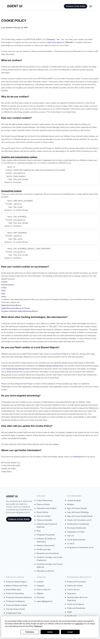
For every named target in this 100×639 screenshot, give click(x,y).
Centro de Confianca (75, 604)
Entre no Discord (43, 589)
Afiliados (40, 593)
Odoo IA (70, 536)
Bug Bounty (71, 616)
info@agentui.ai (79, 457)
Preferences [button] (38, 626)
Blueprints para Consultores (48, 553)
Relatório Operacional (45, 545)
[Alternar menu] (90, 6)
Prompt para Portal (13, 613)
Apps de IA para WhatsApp (78, 512)
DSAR (69, 612)
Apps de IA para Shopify (77, 508)
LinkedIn (40, 582)
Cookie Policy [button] (79, 624)
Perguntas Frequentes (46, 535)
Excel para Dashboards (76, 528)
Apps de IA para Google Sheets (80, 516)
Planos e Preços (43, 504)
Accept (70, 632)
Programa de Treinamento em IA (80, 547)
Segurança (71, 593)
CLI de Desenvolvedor (76, 540)
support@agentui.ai (44, 601)
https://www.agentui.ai (55, 42)
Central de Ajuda (74, 500)
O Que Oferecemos (45, 500)
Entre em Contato (44, 516)
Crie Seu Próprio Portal (15, 609)
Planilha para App (44, 549)
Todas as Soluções (44, 520)
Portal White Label (13, 589)
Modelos (70, 504)
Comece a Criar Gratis (75, 6)
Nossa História (42, 512)
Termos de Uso (73, 589)
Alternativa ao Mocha (45, 571)
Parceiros (40, 597)
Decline (50, 632)
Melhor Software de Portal (16, 586)
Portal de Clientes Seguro (16, 582)
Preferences (29, 632)
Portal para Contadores (15, 601)
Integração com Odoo (76, 532)
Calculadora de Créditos (46, 508)
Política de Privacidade (76, 582)
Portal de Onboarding (15, 593)
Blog (38, 531)
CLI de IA (70, 543)
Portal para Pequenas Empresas (19, 597)
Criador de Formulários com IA (79, 520)
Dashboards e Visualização (78, 524)
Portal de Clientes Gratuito (16, 605)
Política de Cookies (75, 586)
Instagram (40, 586)
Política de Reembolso (76, 608)
